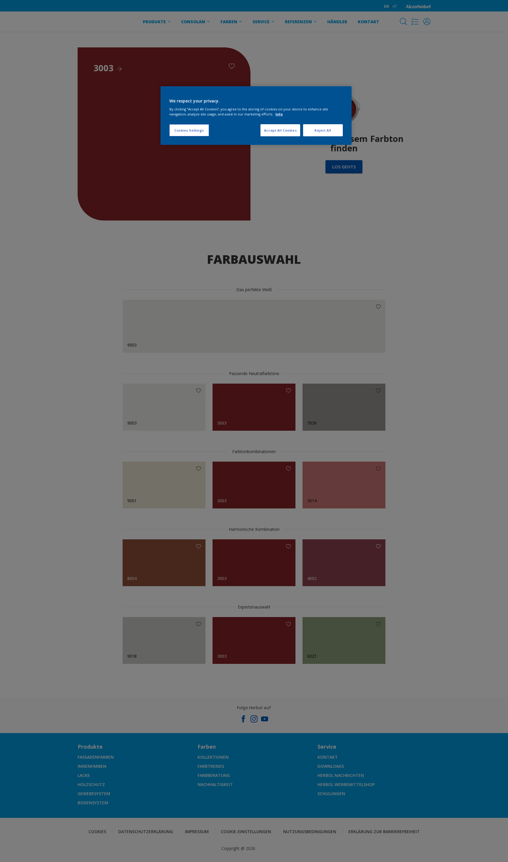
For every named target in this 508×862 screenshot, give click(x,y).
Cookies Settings (189, 130)
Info (279, 114)
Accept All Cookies (280, 130)
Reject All (323, 130)
